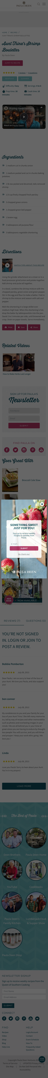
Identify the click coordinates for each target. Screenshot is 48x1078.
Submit (24, 548)
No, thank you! (24, 554)
